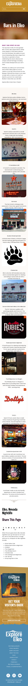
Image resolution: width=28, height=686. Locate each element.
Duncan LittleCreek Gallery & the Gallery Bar (14, 306)
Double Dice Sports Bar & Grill (14, 451)
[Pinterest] (24, 528)
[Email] (15, 530)
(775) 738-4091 (11, 682)
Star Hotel (14, 201)
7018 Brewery (14, 488)
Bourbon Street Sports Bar (14, 236)
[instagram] (14, 675)
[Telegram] (19, 528)
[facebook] (8, 675)
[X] (6, 528)
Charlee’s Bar (14, 270)
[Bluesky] (8, 528)
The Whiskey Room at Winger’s (14, 379)
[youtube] (20, 675)
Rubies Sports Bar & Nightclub (14, 343)
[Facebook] (3, 528)
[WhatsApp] (16, 528)
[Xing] (3, 530)
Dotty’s (14, 415)
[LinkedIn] (14, 528)
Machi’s (14, 129)
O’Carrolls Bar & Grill (14, 165)
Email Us (18, 682)
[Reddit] (11, 528)
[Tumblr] (22, 528)
